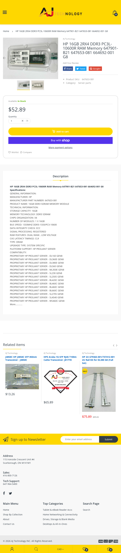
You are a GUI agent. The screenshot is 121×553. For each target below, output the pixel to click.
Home (6, 31)
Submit (108, 439)
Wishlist (15, 152)
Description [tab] (60, 176)
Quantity (12, 116)
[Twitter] (10, 493)
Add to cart (62, 131)
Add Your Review (71, 63)
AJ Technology (69, 38)
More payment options (60, 147)
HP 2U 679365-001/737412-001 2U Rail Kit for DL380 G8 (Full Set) (98, 360)
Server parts (84, 82)
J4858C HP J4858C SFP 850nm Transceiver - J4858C (21, 358)
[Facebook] (4, 493)
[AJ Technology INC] (60, 11)
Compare (27, 152)
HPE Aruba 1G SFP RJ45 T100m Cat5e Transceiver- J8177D (60, 358)
